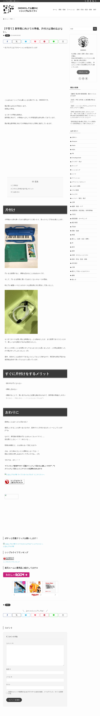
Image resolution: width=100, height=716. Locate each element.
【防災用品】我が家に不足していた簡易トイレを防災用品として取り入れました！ (83, 122)
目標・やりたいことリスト (80, 255)
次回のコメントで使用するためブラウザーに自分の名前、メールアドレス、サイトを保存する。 (35, 692)
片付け (15, 185)
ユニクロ (74, 194)
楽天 (73, 247)
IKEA (73, 149)
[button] (7, 41)
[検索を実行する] (95, 29)
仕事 (73, 202)
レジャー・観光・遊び (79, 198)
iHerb (73, 145)
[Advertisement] (35, 76)
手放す (74, 226)
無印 (73, 251)
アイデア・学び (77, 161)
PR (73, 153)
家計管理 (74, 222)
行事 (73, 267)
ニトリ (74, 174)
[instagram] (88, 1)
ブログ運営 (75, 190)
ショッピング (76, 170)
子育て (7, 35)
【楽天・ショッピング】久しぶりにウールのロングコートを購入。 (83, 107)
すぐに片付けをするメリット (23, 189)
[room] (90, 1)
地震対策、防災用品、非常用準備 (82, 210)
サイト (8, 684)
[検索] (95, 1)
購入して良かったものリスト (81, 271)
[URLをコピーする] (63, 41)
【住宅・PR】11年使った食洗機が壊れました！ (82, 100)
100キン (74, 137)
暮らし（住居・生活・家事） (81, 239)
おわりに (16, 192)
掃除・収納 (75, 231)
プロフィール (83, 72)
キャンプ (74, 166)
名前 (8, 669)
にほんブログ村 (8, 546)
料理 (73, 235)
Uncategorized (76, 157)
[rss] (93, 1)
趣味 (73, 275)
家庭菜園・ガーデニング (79, 218)
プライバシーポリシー (79, 182)
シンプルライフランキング (11, 562)
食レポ (74, 279)
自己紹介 (74, 263)
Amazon (74, 141)
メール (9, 677)
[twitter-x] (85, 1)
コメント (9, 643)
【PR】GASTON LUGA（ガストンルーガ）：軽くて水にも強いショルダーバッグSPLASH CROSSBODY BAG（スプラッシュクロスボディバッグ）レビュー (83, 114)
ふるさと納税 (76, 186)
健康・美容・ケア (77, 206)
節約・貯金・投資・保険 (79, 259)
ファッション (76, 178)
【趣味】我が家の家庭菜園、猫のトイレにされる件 (83, 95)
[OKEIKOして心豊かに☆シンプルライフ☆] (22, 9)
